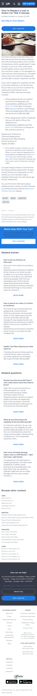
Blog (9, 643)
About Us (9, 613)
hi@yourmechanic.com (25, 586)
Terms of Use (27, 628)
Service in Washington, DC (10, 549)
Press (9, 616)
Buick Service (6, 508)
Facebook (9, 662)
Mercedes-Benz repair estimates (12, 539)
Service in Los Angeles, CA (10, 556)
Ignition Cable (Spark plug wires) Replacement (17, 517)
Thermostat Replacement (10, 523)
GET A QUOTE (29, 4)
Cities (9, 626)
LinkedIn (9, 665)
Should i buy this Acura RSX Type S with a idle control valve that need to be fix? (18, 382)
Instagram (9, 671)
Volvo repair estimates (9, 532)
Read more (18, 295)
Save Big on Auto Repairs (12, 21)
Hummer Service (7, 501)
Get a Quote (18, 29)
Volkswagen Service (8, 506)
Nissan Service (6, 503)
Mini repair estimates (8, 534)
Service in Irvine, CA (8, 551)
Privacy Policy (28, 620)
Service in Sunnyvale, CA (9, 554)
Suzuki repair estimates (9, 542)
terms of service (7, 222)
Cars (9, 629)
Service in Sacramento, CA (10, 559)
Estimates (9, 632)
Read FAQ (18, 591)
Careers (9, 623)
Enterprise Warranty (27, 616)
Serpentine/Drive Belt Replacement (13, 515)
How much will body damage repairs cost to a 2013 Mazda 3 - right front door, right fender (18, 455)
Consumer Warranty (27, 613)
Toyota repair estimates (9, 537)
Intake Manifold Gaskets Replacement (14, 525)
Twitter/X (9, 668)
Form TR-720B (11, 106)
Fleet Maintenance (9, 620)
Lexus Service (6, 498)
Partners (9, 640)
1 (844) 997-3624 (8, 586)
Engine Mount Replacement (11, 520)
